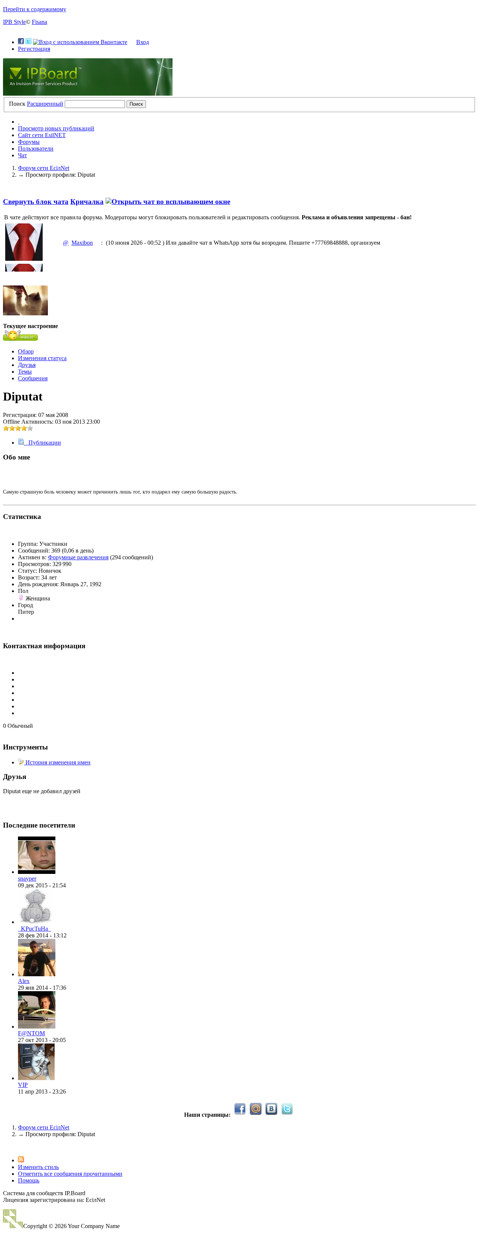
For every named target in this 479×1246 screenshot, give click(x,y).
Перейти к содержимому (34, 9)
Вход (142, 42)
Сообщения (33, 378)
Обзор (26, 351)
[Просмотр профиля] (36, 872)
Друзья (27, 365)
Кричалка (87, 201)
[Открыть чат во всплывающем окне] (168, 201)
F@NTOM (31, 1033)
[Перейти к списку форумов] (88, 93)
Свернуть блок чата (35, 201)
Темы (25, 371)
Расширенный (45, 104)
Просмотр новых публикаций (56, 128)
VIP (23, 1085)
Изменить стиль (38, 1167)
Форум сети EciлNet (43, 1127)
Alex (24, 981)
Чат (22, 155)
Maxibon (82, 242)
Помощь (28, 1180)
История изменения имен (57, 762)
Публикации (42, 442)
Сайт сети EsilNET (42, 135)
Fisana (39, 22)
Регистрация (34, 49)
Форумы (29, 142)
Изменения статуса (42, 358)
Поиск (17, 104)
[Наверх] (5, 1147)
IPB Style (14, 22)
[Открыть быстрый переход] (18, 121)
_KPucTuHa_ (34, 928)
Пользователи (36, 148)
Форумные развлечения (78, 557)
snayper (27, 878)
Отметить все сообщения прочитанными (70, 1174)
